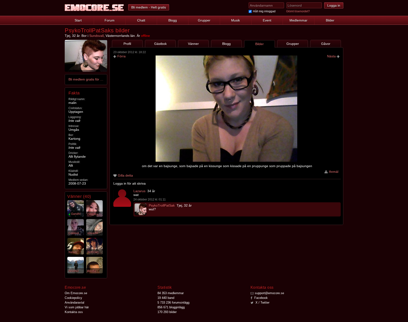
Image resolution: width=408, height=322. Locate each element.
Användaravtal (74, 302)
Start (78, 20)
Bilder (330, 20)
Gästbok (160, 44)
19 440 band (165, 298)
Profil (127, 44)
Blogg (172, 20)
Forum (110, 20)
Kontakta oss (74, 312)
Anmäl (333, 172)
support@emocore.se (269, 293)
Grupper (204, 20)
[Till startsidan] (94, 7)
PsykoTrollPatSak (162, 205)
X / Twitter (262, 302)
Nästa (332, 56)
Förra (121, 56)
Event (267, 20)
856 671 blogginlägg (171, 307)
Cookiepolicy (73, 298)
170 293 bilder (167, 312)
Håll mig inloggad (264, 11)
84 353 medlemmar (170, 293)
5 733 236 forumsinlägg (173, 302)
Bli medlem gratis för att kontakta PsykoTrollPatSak (86, 79)
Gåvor (325, 44)
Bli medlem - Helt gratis (148, 7)
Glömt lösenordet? (298, 11)
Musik (235, 20)
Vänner (193, 44)
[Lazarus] (122, 198)
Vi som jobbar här (77, 307)
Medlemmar (298, 20)
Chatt (141, 20)
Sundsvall (96, 36)
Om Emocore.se (76, 293)
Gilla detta (125, 175)
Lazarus (139, 191)
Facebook (260, 298)
